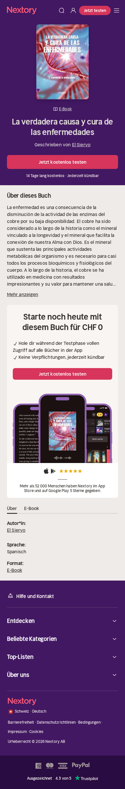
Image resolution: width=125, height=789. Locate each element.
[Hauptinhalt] (116, 10)
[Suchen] (61, 10)
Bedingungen (89, 722)
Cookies (36, 731)
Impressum (17, 731)
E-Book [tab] (31, 508)
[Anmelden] (73, 10)
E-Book (14, 570)
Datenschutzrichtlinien (56, 722)
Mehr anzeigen (22, 294)
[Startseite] (31, 10)
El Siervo (81, 144)
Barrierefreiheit (21, 722)
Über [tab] (12, 508)
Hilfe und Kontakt (35, 596)
